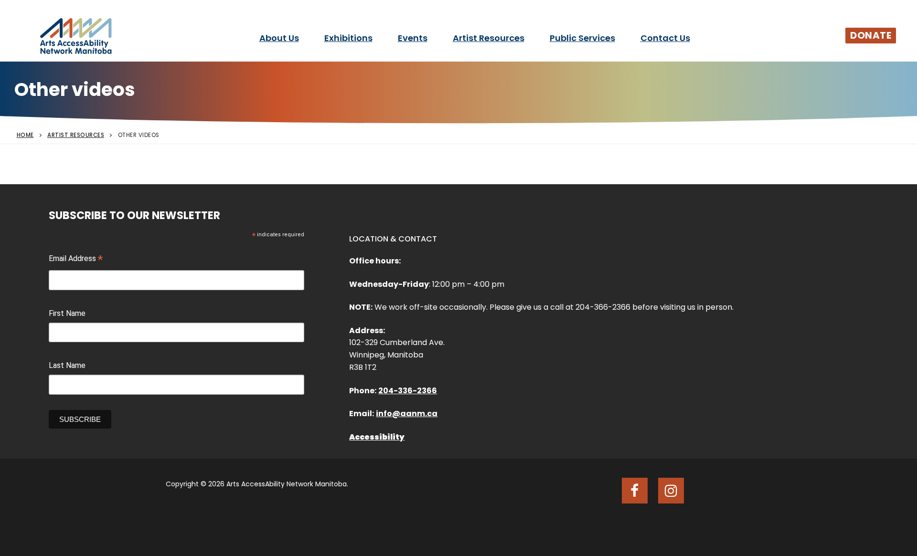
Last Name (67, 365)
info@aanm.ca (406, 413)
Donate (870, 35)
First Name (67, 313)
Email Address (76, 259)
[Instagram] (671, 491)
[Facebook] (635, 491)
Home (25, 135)
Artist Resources (75, 135)
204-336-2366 (407, 390)
